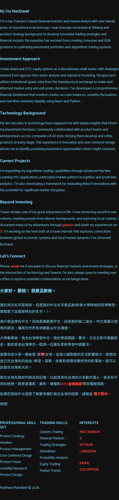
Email (84, 463)
